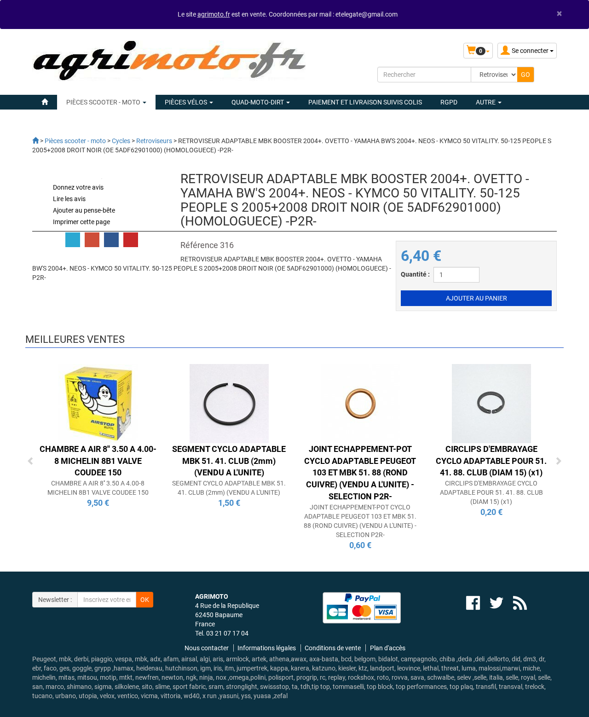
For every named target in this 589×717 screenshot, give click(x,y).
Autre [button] (486, 102)
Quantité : (415, 274)
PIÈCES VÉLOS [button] (186, 102)
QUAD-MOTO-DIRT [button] (258, 102)
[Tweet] (72, 239)
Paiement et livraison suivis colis (365, 102)
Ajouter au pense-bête (84, 210)
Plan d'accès (387, 648)
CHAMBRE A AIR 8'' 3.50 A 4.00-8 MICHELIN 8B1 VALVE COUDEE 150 (98, 460)
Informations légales (266, 648)
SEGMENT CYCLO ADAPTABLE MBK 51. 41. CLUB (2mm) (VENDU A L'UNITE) (229, 460)
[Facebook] (111, 239)
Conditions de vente (333, 648)
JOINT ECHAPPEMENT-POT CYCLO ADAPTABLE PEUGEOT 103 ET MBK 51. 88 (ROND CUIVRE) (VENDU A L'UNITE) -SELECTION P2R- (360, 472)
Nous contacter (207, 648)
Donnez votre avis (78, 187)
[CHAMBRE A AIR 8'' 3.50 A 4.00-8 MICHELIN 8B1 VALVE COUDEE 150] (98, 403)
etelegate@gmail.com (366, 14)
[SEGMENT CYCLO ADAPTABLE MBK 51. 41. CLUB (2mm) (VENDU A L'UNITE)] (229, 403)
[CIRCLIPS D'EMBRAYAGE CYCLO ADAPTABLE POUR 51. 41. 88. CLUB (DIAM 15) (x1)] (491, 403)
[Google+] (92, 239)
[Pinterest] (130, 239)
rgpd (448, 102)
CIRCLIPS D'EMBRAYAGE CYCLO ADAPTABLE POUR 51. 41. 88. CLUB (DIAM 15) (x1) (491, 460)
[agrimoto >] (35, 141)
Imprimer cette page (81, 222)
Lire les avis (69, 198)
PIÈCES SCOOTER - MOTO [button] (104, 102)
